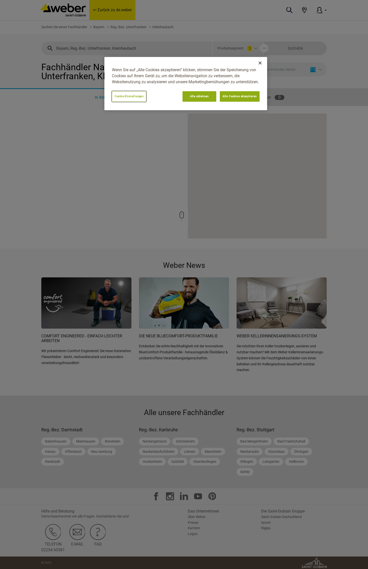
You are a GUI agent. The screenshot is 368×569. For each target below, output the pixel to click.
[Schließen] (260, 62)
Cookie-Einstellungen (129, 96)
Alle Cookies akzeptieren (240, 96)
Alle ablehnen (199, 96)
